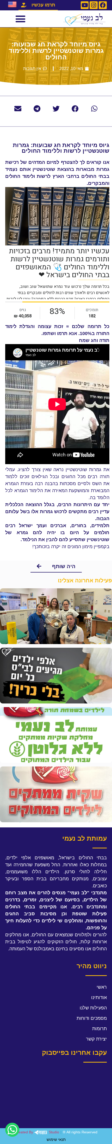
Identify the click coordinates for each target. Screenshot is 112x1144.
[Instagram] (94, 5)
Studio (37, 1132)
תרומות (99, 1028)
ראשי (102, 987)
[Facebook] (103, 5)
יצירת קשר (96, 1039)
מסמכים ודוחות (92, 1018)
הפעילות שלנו (93, 1007)
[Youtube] (85, 5)
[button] (21, 19)
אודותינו (99, 997)
